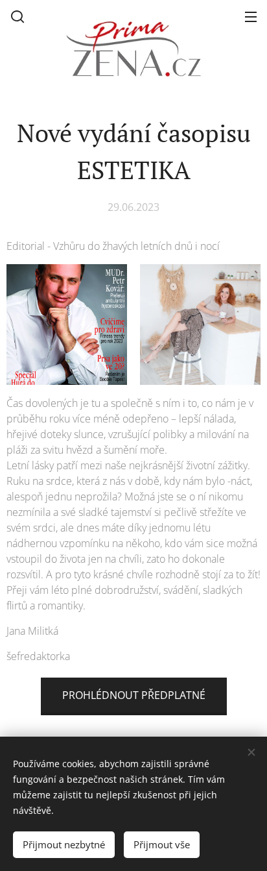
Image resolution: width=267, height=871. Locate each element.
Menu (251, 16)
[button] (17, 16)
